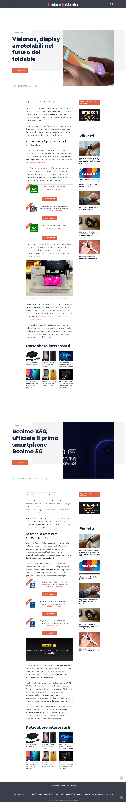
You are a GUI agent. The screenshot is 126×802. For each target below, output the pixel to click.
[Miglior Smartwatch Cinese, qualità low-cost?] (89, 247)
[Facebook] (40, 102)
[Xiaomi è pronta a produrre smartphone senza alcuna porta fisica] (66, 356)
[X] (45, 102)
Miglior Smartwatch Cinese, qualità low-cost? (89, 257)
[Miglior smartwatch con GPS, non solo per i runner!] (89, 198)
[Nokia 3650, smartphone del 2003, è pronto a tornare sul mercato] (49, 374)
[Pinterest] (49, 102)
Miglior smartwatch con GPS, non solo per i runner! (88, 209)
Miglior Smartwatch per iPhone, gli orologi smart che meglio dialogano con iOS (89, 160)
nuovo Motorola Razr (36, 163)
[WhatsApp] (54, 102)
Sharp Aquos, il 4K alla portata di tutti (88, 185)
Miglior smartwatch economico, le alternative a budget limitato (89, 233)
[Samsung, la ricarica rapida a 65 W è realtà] (33, 356)
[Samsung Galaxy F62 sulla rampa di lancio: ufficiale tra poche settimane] (33, 374)
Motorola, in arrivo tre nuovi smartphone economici (48, 364)
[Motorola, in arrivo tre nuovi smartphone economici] (49, 356)
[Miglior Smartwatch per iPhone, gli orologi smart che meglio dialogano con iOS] (89, 148)
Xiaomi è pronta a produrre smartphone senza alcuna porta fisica (66, 364)
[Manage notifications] (121, 797)
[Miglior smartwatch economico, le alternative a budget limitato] (89, 222)
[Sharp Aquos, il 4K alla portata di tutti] (89, 175)
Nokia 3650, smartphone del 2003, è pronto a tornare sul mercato (49, 383)
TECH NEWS (18, 33)
